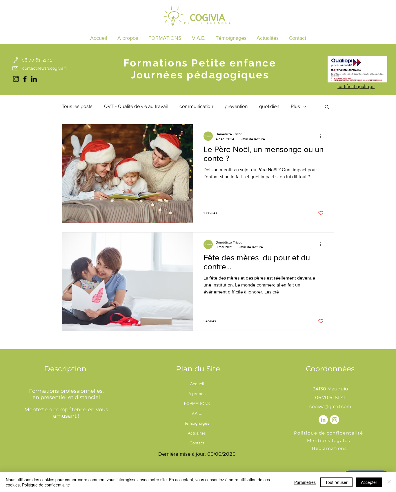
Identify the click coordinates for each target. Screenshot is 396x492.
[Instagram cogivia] (16, 79)
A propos (197, 393)
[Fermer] (389, 482)
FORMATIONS (197, 403)
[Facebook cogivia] (25, 79)
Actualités (197, 433)
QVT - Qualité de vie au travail (136, 106)
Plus (295, 106)
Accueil (197, 383)
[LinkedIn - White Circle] (323, 419)
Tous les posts (77, 106)
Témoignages (196, 423)
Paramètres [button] (305, 482)
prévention (236, 106)
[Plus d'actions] (322, 136)
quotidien (269, 106)
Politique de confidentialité (46, 485)
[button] (165, 38)
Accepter (369, 482)
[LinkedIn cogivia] (34, 79)
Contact (197, 443)
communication (196, 106)
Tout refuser (336, 482)
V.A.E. (197, 413)
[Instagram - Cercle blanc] (334, 419)
